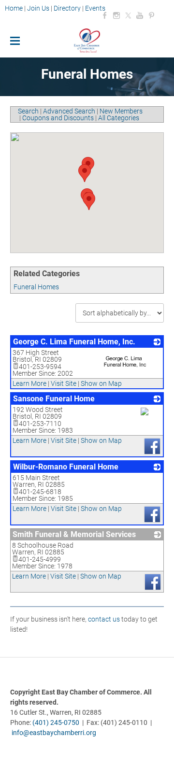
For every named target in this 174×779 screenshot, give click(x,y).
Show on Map (101, 383)
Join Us (38, 8)
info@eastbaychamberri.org (54, 733)
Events (95, 8)
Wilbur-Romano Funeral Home (65, 466)
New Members (121, 111)
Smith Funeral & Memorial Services (74, 534)
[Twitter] (128, 15)
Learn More (29, 383)
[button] (89, 201)
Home (14, 8)
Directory (67, 8)
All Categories (118, 118)
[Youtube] (139, 15)
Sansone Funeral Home (54, 398)
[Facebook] (105, 15)
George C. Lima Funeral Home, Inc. (74, 341)
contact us (104, 619)
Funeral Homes (36, 287)
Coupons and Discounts (58, 118)
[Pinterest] (151, 15)
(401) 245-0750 (55, 722)
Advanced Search (69, 111)
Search (28, 111)
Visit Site (63, 383)
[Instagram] (116, 15)
